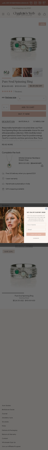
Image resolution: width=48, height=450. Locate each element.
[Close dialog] (46, 209)
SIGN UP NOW (36, 234)
